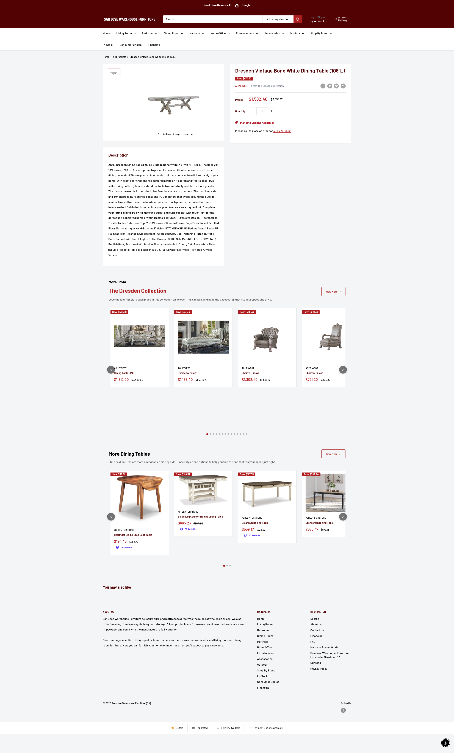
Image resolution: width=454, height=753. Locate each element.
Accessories (272, 33)
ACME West (241, 85)
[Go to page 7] (225, 434)
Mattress (194, 33)
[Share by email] (343, 85)
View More (331, 291)
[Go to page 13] (243, 434)
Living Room (124, 33)
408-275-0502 (282, 130)
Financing (154, 44)
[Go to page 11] (237, 434)
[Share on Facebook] (322, 85)
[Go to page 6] (222, 434)
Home (106, 33)
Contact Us (317, 630)
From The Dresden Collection (267, 85)
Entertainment (245, 33)
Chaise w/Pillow (187, 372)
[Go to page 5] (219, 434)
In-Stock (108, 44)
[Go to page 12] (240, 434)
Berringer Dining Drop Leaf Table (133, 534)
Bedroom (147, 33)
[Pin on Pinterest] (329, 85)
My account (317, 21)
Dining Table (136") (124, 372)
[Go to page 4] (216, 434)
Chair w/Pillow (250, 372)
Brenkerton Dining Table (320, 522)
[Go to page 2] (210, 434)
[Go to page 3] (213, 434)
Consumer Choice (131, 44)
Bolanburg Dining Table (255, 522)
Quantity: (241, 111)
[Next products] (343, 370)
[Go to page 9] (231, 434)
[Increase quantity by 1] (271, 111)
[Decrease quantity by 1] (252, 111)
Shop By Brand (319, 33)
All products (119, 56)
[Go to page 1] (207, 434)
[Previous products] (111, 370)
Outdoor (295, 33)
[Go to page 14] (246, 434)
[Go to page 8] (228, 434)
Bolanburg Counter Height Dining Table (200, 516)
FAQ (312, 641)
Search (314, 618)
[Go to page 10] (234, 434)
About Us (316, 624)
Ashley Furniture (124, 530)
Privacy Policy (318, 668)
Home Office (218, 33)
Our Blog (315, 662)
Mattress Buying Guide (324, 647)
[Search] (298, 19)
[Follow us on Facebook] (343, 710)
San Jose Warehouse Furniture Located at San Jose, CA (329, 654)
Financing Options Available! (256, 122)
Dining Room (171, 33)
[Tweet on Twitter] (336, 85)
